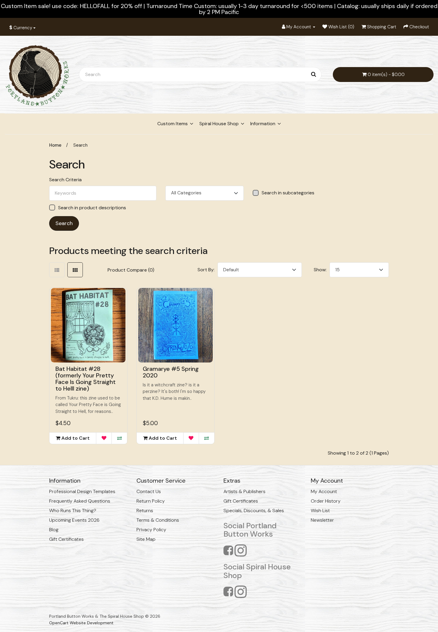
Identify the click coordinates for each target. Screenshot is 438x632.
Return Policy (150, 501)
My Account (324, 491)
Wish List (320, 510)
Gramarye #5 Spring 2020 (171, 372)
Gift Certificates (66, 539)
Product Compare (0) (131, 270)
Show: (320, 270)
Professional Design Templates (82, 491)
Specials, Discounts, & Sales (253, 510)
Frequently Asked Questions (79, 501)
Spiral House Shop (219, 123)
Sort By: (206, 270)
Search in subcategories (288, 193)
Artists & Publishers (244, 491)
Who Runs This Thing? (72, 510)
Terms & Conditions (157, 520)
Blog (53, 529)
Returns (144, 510)
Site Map (146, 539)
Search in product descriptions (92, 208)
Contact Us (148, 491)
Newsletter (322, 520)
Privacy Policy (151, 529)
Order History (326, 501)
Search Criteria (65, 180)
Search (80, 145)
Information (262, 123)
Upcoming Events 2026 (74, 520)
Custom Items (172, 123)
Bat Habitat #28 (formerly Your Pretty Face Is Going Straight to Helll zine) (85, 378)
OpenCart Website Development (81, 622)
